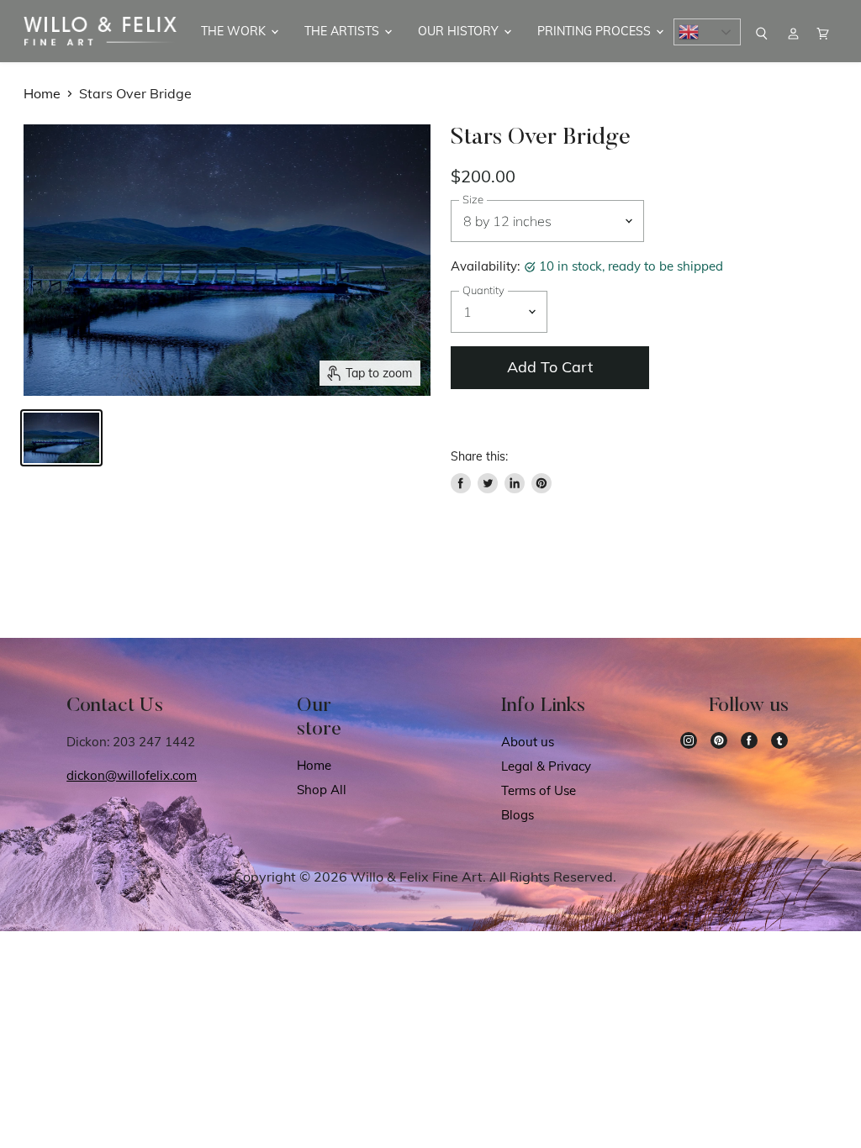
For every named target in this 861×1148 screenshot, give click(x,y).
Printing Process (595, 31)
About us (527, 742)
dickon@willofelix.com (131, 775)
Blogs (517, 815)
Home (42, 93)
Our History (460, 31)
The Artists (343, 31)
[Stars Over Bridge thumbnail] (61, 438)
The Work (235, 31)
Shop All (321, 790)
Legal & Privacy (546, 766)
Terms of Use (538, 790)
